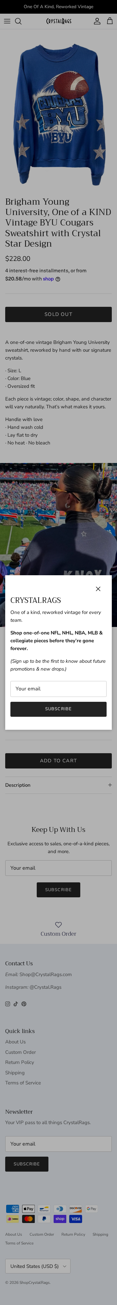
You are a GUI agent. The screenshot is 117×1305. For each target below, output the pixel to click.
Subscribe (58, 709)
